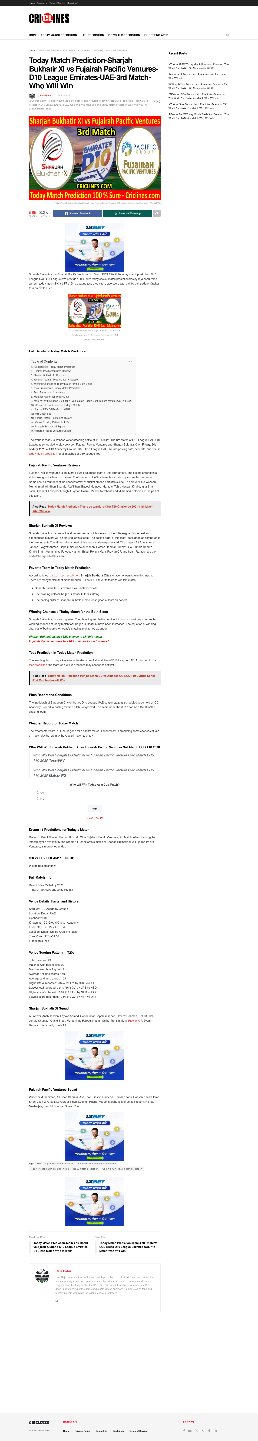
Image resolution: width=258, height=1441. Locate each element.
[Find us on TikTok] (209, 1431)
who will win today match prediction (122, 1168)
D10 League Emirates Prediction (55, 1163)
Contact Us (42, 2)
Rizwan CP (134, 1020)
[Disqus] (95, 1361)
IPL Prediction (93, 35)
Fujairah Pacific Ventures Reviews (52, 371)
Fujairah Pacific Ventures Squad (53, 430)
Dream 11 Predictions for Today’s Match (57, 405)
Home (32, 2)
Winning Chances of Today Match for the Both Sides (63, 383)
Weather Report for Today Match (52, 396)
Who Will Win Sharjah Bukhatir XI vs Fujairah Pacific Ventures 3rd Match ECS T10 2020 (83, 400)
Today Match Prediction (59, 35)
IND (42, 799)
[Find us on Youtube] (189, 1431)
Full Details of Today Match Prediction (54, 366)
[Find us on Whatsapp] (203, 1431)
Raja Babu (45, 95)
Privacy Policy (82, 1431)
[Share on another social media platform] (157, 213)
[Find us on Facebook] (184, 1431)
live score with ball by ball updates (97, 1163)
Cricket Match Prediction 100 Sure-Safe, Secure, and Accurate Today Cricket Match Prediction (82, 50)
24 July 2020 (63, 95)
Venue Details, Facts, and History (53, 418)
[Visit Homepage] (49, 18)
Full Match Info (43, 413)
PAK (42, 793)
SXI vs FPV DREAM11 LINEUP (53, 409)
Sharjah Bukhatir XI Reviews (49, 375)
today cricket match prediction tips (50, 1168)
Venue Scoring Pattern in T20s (52, 422)
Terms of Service (57, 2)
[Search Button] (227, 35)
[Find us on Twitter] (196, 1431)
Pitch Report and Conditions (49, 392)
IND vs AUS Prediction (124, 35)
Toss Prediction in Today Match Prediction (57, 388)
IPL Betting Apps (156, 35)
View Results (95, 818)
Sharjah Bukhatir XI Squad (50, 426)
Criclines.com (43, 1430)
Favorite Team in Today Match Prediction (56, 379)
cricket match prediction (64, 575)
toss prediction (38, 665)
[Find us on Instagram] (215, 1431)
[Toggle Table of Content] (128, 362)
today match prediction (43, 454)
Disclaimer (72, 2)
